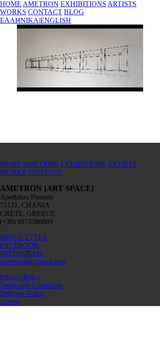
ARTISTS (122, 4)
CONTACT (45, 12)
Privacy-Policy (20, 277)
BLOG (74, 12)
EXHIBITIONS (83, 4)
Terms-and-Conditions (31, 285)
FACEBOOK (19, 245)
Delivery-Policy (22, 293)
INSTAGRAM (21, 253)
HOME (10, 4)
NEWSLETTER (24, 237)
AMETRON (41, 4)
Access (10, 301)
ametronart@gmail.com (33, 261)
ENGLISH (55, 20)
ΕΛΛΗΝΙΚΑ (19, 20)
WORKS (13, 12)
